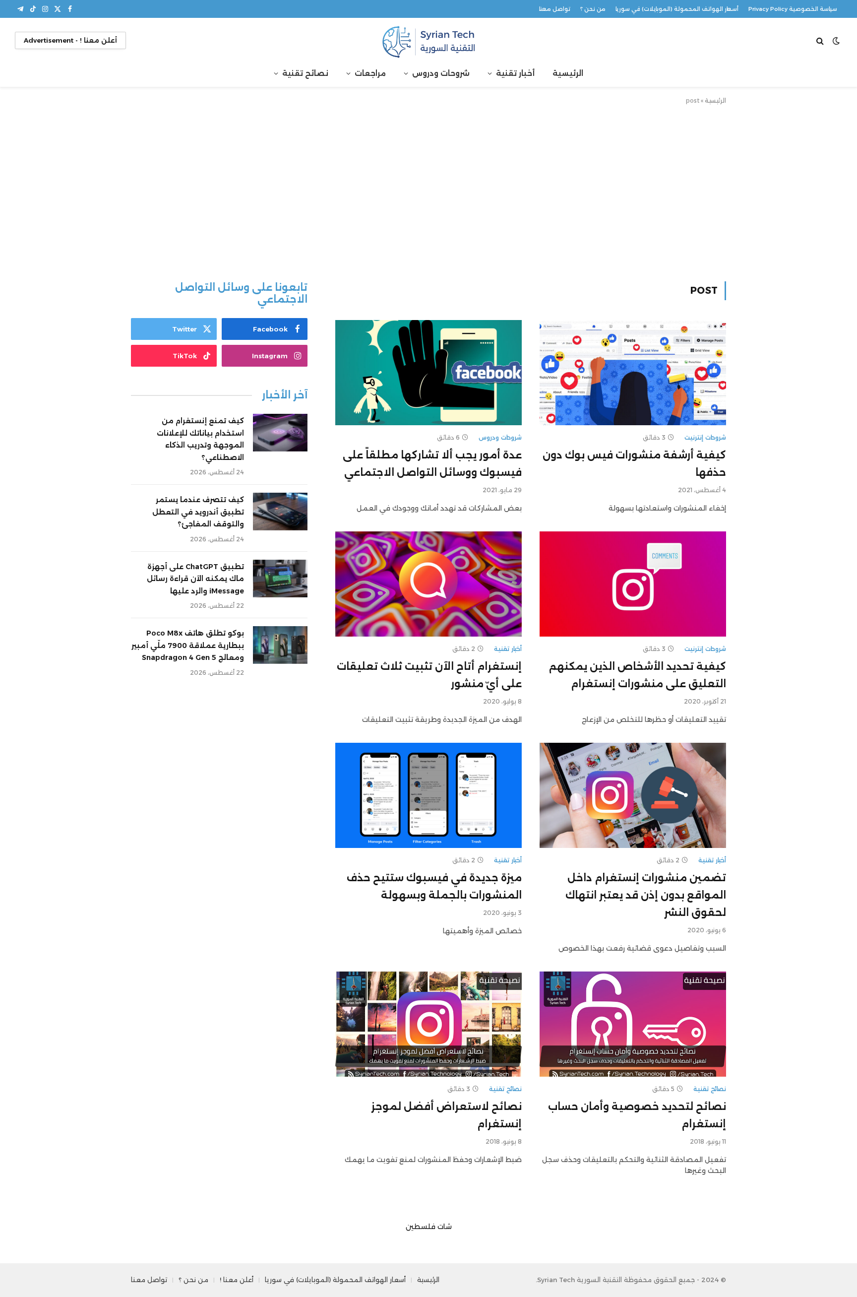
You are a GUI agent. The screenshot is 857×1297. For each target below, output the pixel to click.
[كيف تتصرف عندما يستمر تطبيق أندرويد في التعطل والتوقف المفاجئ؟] (280, 511)
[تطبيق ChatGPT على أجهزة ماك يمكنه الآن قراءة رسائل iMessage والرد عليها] (280, 578)
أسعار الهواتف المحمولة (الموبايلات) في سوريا (676, 8)
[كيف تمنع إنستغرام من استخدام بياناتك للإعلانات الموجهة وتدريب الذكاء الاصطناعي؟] (280, 433)
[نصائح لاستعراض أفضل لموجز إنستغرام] (428, 1024)
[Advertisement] (428, 191)
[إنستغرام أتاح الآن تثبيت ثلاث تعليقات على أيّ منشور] (428, 584)
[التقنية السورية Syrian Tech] (428, 40)
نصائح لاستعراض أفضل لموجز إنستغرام (446, 1115)
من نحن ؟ (593, 8)
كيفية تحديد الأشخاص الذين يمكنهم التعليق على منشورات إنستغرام (637, 675)
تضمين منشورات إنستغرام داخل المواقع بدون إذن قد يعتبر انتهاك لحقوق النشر (645, 895)
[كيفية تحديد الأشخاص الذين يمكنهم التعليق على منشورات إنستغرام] (633, 584)
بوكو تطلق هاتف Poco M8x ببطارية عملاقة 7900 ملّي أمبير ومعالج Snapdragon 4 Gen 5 (187, 645)
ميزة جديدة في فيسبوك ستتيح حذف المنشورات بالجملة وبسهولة (434, 886)
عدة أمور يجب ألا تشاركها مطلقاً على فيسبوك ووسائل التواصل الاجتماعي (432, 463)
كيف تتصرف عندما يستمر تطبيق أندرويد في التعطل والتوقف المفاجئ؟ (198, 511)
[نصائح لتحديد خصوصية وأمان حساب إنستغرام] (633, 1024)
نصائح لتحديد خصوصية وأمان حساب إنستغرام (637, 1115)
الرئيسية (567, 73)
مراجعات (370, 73)
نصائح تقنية (305, 73)
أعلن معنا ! (236, 1280)
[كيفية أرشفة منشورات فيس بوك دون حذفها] (633, 372)
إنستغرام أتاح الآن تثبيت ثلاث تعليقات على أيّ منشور (429, 675)
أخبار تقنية (515, 73)
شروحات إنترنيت (705, 437)
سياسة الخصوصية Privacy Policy (792, 8)
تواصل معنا (554, 8)
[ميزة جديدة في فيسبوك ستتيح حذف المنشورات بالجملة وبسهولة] (428, 795)
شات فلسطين (429, 1226)
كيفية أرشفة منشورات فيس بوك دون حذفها (634, 463)
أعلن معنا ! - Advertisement (70, 40)
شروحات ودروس (441, 73)
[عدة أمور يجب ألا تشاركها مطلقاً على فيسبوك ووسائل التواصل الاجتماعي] (428, 372)
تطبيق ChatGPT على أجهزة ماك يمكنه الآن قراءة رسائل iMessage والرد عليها (195, 578)
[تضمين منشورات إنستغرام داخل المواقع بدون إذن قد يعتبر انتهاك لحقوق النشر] (633, 795)
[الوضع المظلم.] (836, 41)
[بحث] (821, 40)
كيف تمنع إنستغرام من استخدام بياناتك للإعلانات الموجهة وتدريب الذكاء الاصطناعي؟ (200, 439)
